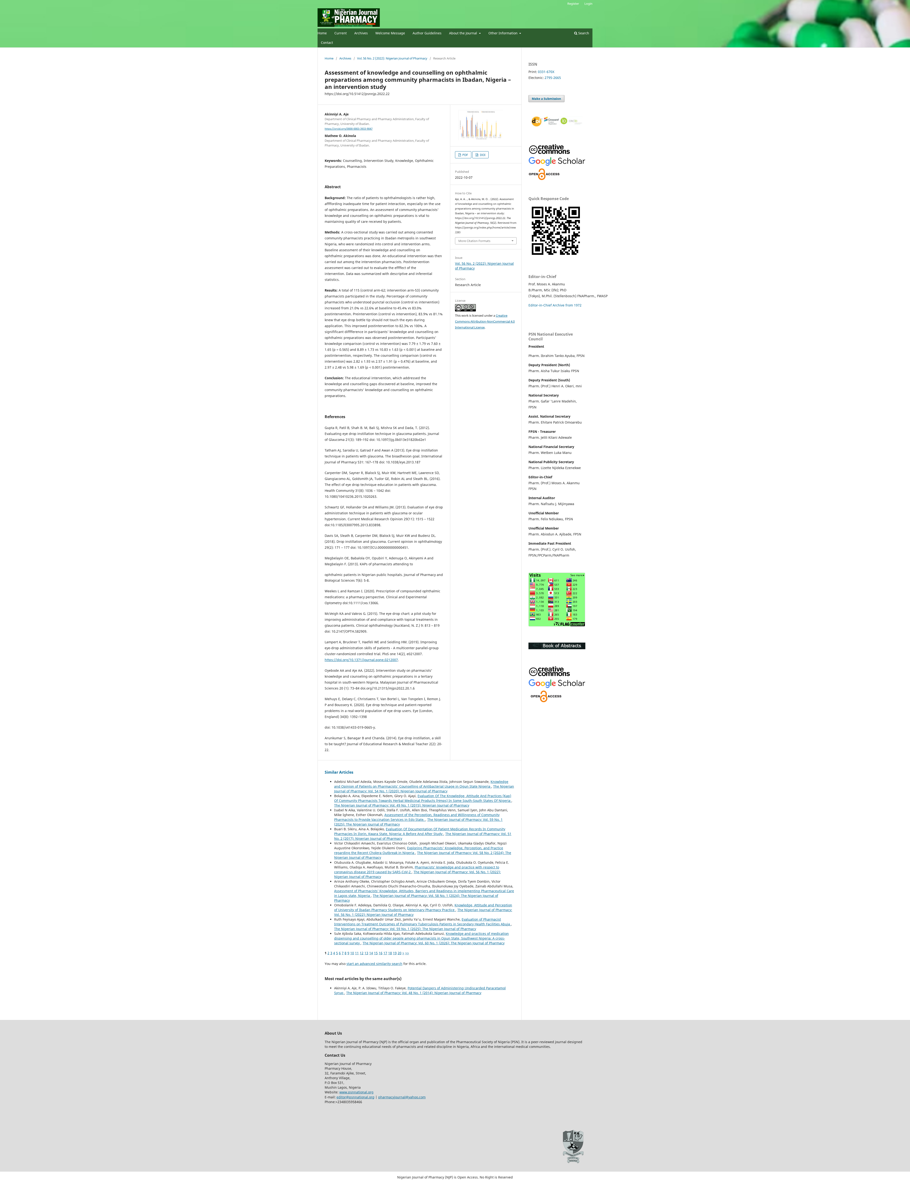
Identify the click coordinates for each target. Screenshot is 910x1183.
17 (385, 953)
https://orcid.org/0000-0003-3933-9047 (349, 128)
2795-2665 (553, 77)
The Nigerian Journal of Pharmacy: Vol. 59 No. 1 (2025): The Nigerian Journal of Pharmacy (405, 929)
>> (407, 953)
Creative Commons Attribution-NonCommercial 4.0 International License (485, 321)
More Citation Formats (474, 241)
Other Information (503, 33)
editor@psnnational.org (355, 1097)
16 (380, 953)
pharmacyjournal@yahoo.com (402, 1097)
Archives (361, 33)
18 (390, 953)
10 (352, 953)
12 (362, 953)
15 (376, 953)
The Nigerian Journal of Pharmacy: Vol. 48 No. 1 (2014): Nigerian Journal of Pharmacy (413, 993)
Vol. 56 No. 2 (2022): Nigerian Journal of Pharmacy (392, 58)
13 (366, 953)
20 (399, 953)
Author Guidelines (427, 33)
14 (371, 953)
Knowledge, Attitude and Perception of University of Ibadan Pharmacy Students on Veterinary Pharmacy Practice (423, 907)
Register (573, 3)
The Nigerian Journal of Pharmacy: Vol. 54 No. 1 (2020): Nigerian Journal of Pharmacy (424, 788)
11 (357, 953)
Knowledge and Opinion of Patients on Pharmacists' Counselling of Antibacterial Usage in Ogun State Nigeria (421, 784)
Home (322, 33)
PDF (465, 155)
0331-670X (546, 71)
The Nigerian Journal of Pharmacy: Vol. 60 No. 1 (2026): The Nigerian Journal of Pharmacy (434, 943)
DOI (482, 155)
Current (340, 33)
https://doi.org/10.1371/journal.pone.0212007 (361, 660)
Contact (327, 42)
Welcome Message (390, 33)
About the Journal (463, 33)
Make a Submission (546, 98)
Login (588, 3)
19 (395, 953)
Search (583, 33)
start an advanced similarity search (374, 963)
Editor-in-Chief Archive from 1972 (555, 305)
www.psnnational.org (356, 1092)
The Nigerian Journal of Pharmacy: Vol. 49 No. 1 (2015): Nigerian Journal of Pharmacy (401, 805)
